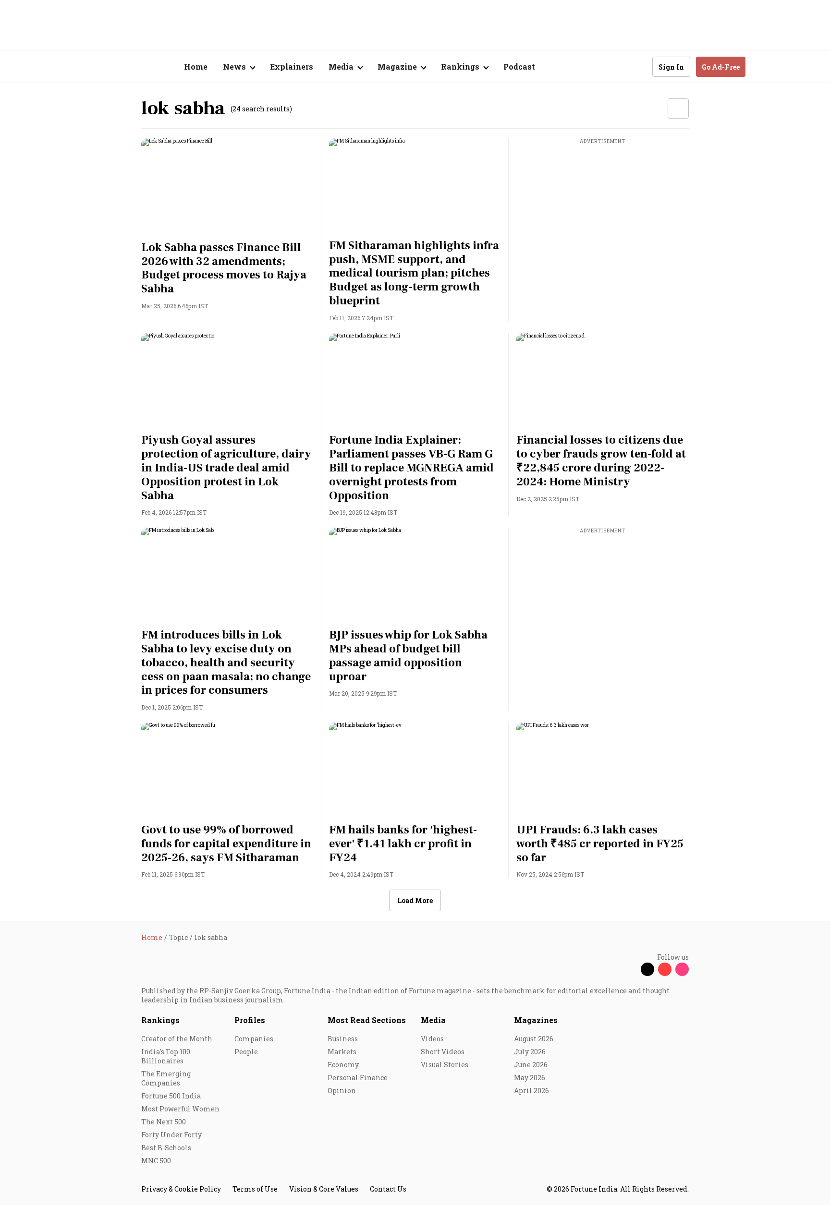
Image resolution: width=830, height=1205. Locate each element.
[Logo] (136, 67)
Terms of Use (255, 1188)
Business (343, 1038)
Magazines (536, 1020)
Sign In (671, 67)
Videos (432, 1038)
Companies (253, 1038)
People (246, 1051)
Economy (343, 1064)
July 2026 (530, 1051)
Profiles (249, 1020)
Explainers (291, 66)
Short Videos (442, 1051)
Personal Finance (358, 1077)
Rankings (160, 1020)
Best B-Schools (166, 1147)
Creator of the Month (176, 1038)
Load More (415, 900)
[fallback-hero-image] (227, 186)
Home (196, 66)
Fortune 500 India (171, 1095)
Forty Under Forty (171, 1134)
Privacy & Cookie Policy (181, 1188)
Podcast (519, 66)
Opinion (342, 1090)
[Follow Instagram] (682, 969)
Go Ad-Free (721, 67)
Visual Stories (444, 1064)
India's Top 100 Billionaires (165, 1056)
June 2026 (531, 1064)
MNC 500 (156, 1160)
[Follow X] (647, 969)
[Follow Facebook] (630, 969)
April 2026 (531, 1090)
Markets (342, 1051)
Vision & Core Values (323, 1188)
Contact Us (388, 1188)
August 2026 (533, 1038)
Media (433, 1020)
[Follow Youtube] (664, 969)
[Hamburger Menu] (90, 67)
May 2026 (529, 1077)
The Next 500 (163, 1121)
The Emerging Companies (166, 1078)
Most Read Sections (367, 1020)
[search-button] (639, 66)
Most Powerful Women (180, 1108)
